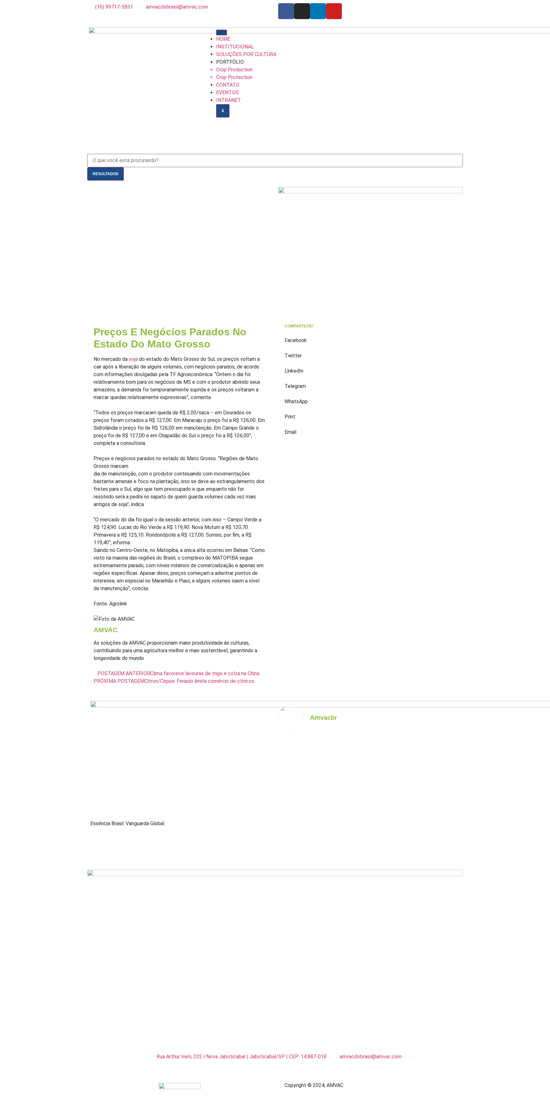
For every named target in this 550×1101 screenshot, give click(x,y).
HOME (223, 39)
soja (133, 359)
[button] (370, 336)
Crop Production (234, 70)
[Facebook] (286, 11)
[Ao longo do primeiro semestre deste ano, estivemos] (392, 841)
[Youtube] (334, 11)
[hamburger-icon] (221, 32)
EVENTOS (227, 92)
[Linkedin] (318, 11)
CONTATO (227, 85)
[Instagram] (302, 11)
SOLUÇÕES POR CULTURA (246, 54)
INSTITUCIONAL (235, 47)
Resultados (105, 174)
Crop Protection (234, 77)
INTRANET (228, 100)
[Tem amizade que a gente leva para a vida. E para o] (437, 841)
